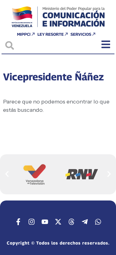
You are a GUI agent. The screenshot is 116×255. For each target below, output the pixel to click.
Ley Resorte (50, 34)
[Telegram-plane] (85, 222)
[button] (7, 174)
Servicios (81, 34)
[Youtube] (45, 222)
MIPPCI (24, 34)
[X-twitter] (58, 222)
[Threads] (71, 222)
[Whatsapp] (98, 222)
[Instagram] (31, 222)
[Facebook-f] (18, 222)
